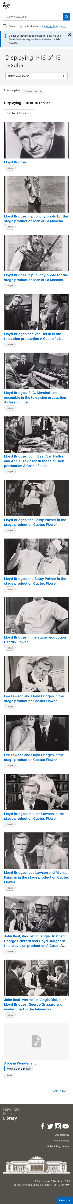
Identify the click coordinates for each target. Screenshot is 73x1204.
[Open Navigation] (65, 5)
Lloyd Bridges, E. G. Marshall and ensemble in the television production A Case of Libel (35, 397)
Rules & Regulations (58, 1146)
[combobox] (33, 17)
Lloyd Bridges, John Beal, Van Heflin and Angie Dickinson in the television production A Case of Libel (34, 461)
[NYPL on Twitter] (50, 1127)
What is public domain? (53, 26)
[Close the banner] (70, 35)
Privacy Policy (61, 1140)
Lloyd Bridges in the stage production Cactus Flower (35, 639)
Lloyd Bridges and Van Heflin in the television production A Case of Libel (34, 336)
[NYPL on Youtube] (65, 1127)
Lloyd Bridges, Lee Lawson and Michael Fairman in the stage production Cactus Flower (36, 877)
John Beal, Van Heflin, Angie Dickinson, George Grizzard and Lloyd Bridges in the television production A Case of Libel (36, 943)
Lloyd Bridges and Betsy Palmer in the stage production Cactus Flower (35, 522)
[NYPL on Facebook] (43, 1127)
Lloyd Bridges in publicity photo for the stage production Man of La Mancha (36, 218)
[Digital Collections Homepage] (6, 5)
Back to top (59, 1091)
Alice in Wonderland (20, 1063)
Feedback (64, 1200)
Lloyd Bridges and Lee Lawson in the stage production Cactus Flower (34, 816)
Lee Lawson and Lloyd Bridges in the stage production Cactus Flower (34, 698)
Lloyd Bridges (15, 162)
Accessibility (62, 1134)
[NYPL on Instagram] (58, 1127)
